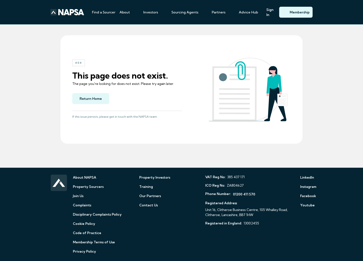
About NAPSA (84, 177)
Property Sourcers (88, 187)
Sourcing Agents (184, 12)
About (125, 12)
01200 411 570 (244, 194)
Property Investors (154, 177)
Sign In (270, 12)
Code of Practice (87, 233)
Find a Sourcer (103, 12)
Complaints (82, 205)
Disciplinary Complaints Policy (97, 214)
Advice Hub (248, 12)
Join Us (78, 196)
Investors (150, 12)
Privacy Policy (84, 251)
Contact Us (148, 205)
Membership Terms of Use (94, 242)
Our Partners (150, 196)
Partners (218, 12)
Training (146, 187)
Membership (300, 12)
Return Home (91, 98)
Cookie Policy (84, 223)
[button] (134, 12)
